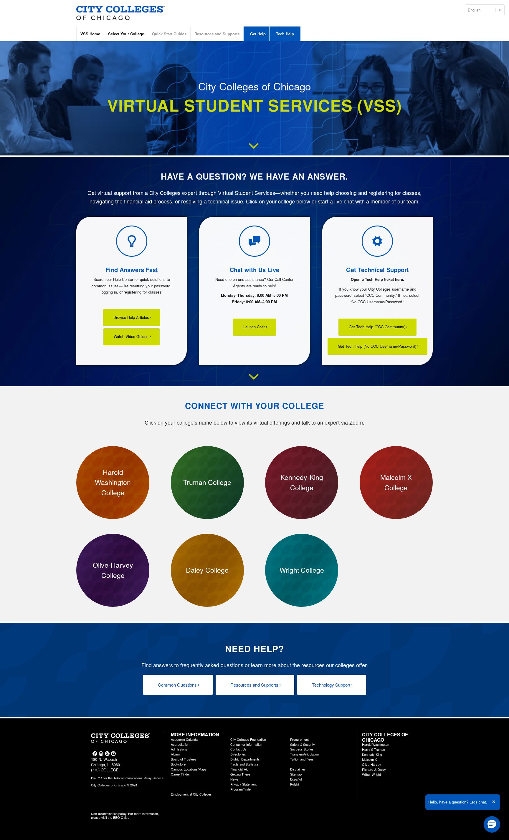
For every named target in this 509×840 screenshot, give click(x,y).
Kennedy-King (372, 754)
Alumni (175, 754)
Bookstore (178, 764)
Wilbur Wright (371, 774)
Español (296, 779)
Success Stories (302, 749)
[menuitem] (90, 33)
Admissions (179, 749)
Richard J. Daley (374, 769)
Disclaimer (297, 769)
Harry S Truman (373, 749)
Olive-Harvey (371, 764)
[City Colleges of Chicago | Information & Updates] (120, 16)
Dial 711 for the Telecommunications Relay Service (127, 778)
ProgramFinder (241, 789)
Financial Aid (239, 769)
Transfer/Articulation (304, 754)
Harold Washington (375, 744)
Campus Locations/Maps (188, 769)
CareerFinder (180, 774)
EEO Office (121, 817)
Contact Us (238, 749)
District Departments (245, 759)
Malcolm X (369, 759)
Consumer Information (246, 744)
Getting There (240, 774)
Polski (294, 784)
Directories (238, 754)
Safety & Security (302, 744)
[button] (492, 824)
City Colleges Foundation (248, 739)
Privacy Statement (243, 784)
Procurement (299, 739)
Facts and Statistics (244, 764)
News (234, 779)
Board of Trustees (183, 759)
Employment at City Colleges (191, 794)
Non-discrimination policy (108, 813)
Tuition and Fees (302, 759)
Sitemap (296, 774)
